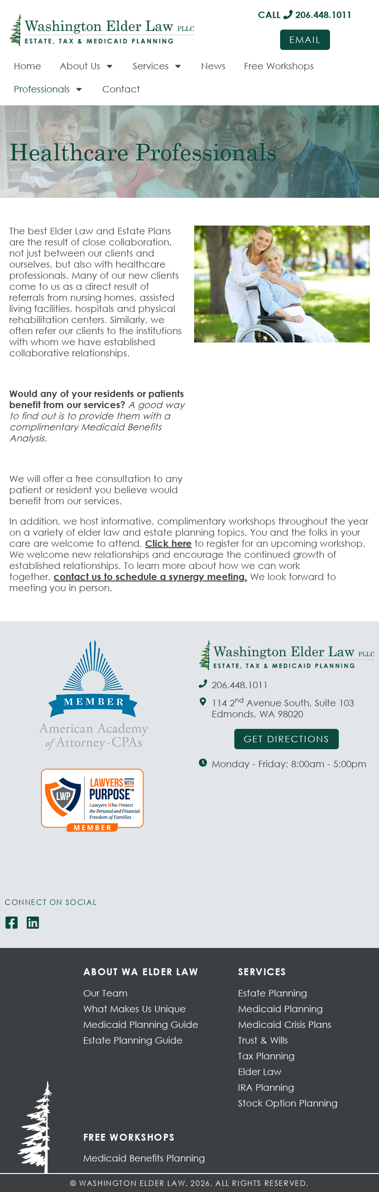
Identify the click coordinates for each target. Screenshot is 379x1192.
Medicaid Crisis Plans (284, 1024)
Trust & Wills (263, 1040)
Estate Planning (272, 993)
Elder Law (259, 1071)
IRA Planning (266, 1087)
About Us (80, 66)
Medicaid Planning (280, 1008)
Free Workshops (279, 66)
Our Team (105, 993)
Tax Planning (266, 1056)
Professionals (42, 89)
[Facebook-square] (11, 922)
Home (27, 66)
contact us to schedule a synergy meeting (149, 576)
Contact (121, 89)
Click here (168, 543)
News (213, 66)
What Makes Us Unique (134, 1008)
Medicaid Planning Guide (140, 1024)
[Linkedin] (33, 922)
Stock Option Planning (287, 1103)
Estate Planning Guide (133, 1040)
